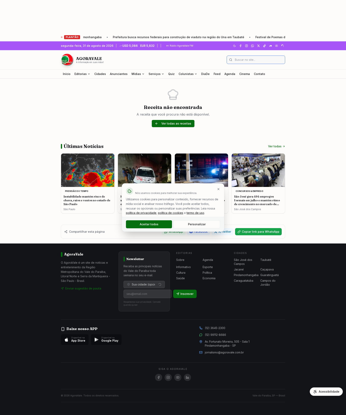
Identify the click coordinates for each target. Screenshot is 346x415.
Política (207, 272)
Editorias (80, 74)
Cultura (180, 272)
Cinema (244, 74)
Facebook (201, 231)
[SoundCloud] (270, 45)
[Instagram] (246, 45)
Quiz (171, 74)
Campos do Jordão (268, 282)
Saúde (180, 278)
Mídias (136, 74)
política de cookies (170, 212)
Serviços (155, 74)
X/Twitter (224, 231)
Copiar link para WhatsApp (260, 231)
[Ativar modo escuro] (234, 45)
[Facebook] (240, 45)
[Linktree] (282, 45)
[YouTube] (276, 45)
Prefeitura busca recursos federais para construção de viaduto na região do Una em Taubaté (161, 37)
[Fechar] (218, 189)
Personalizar (197, 224)
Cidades (100, 74)
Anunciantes (119, 74)
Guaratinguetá (269, 275)
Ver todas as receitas (176, 123)
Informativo (183, 267)
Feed (217, 74)
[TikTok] (264, 45)
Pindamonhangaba (246, 275)
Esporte (208, 267)
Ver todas (275, 146)
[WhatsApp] (252, 45)
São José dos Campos (243, 261)
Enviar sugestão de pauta (83, 288)
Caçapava (267, 269)
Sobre (180, 259)
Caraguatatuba (243, 280)
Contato (259, 74)
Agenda (229, 74)
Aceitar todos (149, 224)
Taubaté (265, 259)
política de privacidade (141, 212)
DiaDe (205, 74)
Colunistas (186, 74)
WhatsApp (176, 231)
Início (66, 74)
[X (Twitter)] (258, 45)
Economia (209, 278)
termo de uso (195, 212)
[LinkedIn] (187, 377)
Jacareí (239, 269)
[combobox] (144, 284)
